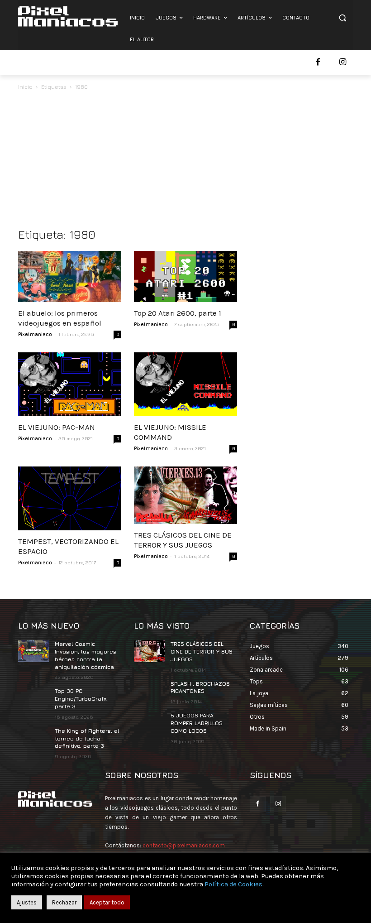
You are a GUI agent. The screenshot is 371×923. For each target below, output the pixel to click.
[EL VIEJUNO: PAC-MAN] (69, 384)
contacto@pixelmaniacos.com (184, 845)
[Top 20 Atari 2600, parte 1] (185, 276)
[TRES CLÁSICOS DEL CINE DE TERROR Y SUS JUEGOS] (185, 495)
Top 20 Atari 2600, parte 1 (177, 312)
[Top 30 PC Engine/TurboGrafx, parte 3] (33, 698)
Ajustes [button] (27, 902)
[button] (342, 18)
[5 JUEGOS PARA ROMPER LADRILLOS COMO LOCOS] (149, 723)
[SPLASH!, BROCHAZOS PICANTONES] (149, 691)
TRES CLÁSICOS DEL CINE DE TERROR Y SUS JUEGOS (202, 651)
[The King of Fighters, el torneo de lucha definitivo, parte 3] (33, 738)
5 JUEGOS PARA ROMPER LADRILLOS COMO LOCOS (197, 723)
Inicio (25, 86)
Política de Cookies (233, 884)
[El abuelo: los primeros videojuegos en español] (69, 276)
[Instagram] (343, 63)
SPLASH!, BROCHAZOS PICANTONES (200, 687)
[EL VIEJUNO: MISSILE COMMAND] (185, 384)
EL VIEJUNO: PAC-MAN (56, 427)
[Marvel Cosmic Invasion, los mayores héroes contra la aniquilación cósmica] (33, 651)
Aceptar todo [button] (107, 902)
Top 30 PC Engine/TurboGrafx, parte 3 (81, 698)
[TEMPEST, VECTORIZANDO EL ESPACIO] (69, 498)
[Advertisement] (185, 159)
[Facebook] (318, 63)
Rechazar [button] (64, 902)
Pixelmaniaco (35, 334)
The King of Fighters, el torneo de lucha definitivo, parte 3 (87, 738)
